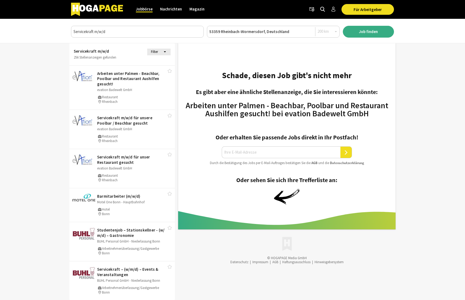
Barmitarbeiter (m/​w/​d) (118, 196)
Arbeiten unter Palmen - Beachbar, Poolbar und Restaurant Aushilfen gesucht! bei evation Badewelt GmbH (287, 109)
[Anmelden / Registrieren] (333, 9)
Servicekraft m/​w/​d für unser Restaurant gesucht (123, 159)
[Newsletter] (312, 9)
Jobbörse (144, 9)
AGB (314, 163)
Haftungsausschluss (296, 262)
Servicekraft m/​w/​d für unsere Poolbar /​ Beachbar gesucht (124, 120)
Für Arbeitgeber (368, 9)
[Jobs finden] (322, 9)
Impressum (260, 262)
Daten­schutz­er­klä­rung (347, 163)
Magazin (197, 9)
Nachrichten (171, 9)
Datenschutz (239, 262)
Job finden (368, 31)
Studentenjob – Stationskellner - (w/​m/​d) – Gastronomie (130, 232)
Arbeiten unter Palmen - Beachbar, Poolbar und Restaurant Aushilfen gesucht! (128, 78)
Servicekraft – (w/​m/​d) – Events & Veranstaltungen (127, 272)
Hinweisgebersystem (329, 262)
